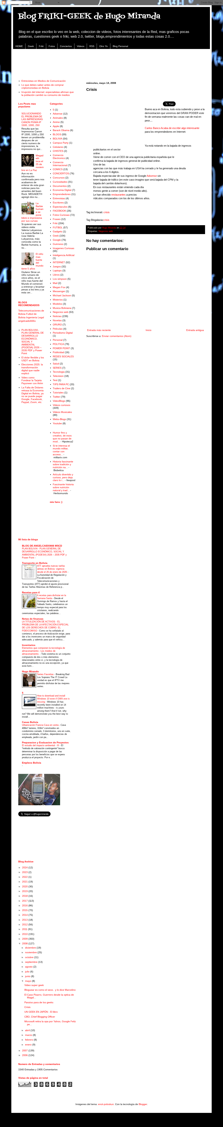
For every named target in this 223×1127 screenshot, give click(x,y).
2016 (25, 905)
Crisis (27, 1007)
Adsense (152, 175)
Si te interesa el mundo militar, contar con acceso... (61, 450)
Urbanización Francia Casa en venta (40, 725)
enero (28, 1044)
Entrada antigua (195, 330)
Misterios (58, 299)
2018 (25, 895)
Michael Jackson (62, 295)
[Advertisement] (111, 62)
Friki (41, 46)
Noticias (57, 316)
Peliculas (58, 328)
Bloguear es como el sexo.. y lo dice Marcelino (50, 989)
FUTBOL (58, 227)
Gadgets (57, 231)
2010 (25, 934)
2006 (25, 1055)
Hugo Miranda (30, 671)
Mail (55, 283)
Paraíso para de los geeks (38, 1002)
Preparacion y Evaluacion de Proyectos (45, 742)
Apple (56, 126)
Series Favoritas (45, 674)
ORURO (57, 324)
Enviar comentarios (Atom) (116, 336)
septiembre (31, 962)
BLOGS (57, 134)
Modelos (57, 303)
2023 (25, 872)
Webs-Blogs (59, 419)
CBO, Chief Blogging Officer (39, 1016)
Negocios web (106, 231)
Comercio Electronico (59, 156)
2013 (25, 919)
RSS (91, 46)
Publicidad (58, 352)
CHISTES (58, 151)
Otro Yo (103, 46)
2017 (25, 900)
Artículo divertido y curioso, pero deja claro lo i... (63, 477)
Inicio (148, 330)
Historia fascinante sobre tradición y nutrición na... (63, 464)
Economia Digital (62, 190)
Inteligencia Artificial (63, 255)
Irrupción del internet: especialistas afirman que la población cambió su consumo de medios (47, 93)
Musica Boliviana (62, 308)
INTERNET (59, 262)
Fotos (52, 46)
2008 (25, 943)
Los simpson (60, 278)
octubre (29, 957)
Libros (56, 274)
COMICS (58, 169)
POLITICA (58, 344)
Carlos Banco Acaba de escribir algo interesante (172, 128)
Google (57, 239)
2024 (25, 867)
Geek (31, 46)
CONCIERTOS (61, 173)
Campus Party (60, 142)
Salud (56, 363)
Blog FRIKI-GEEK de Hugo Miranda (89, 16)
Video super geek (34, 985)
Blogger (143, 1104)
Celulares (58, 147)
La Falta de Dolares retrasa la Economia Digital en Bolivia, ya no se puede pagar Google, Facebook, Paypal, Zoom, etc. (32, 394)
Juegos (57, 266)
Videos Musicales (62, 412)
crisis (106, 212)
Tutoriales (58, 392)
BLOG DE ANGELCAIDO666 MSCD (42, 545)
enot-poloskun (106, 1104)
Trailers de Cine (61, 388)
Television (58, 376)
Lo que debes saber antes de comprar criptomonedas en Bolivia (42, 86)
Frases (56, 219)
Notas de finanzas (32, 618)
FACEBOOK (59, 210)
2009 (25, 938)
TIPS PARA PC (61, 384)
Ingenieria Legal (35, 317)
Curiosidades (60, 181)
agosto (29, 966)
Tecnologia (59, 371)
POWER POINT (61, 348)
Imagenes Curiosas (63, 248)
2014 (25, 914)
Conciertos (66, 46)
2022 (25, 876)
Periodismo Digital (63, 332)
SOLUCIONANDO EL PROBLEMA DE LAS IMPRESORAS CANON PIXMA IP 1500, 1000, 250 (32, 119)
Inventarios (28, 645)
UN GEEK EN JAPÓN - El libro (41, 1011)
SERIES (57, 367)
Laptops (57, 270)
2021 (25, 881)
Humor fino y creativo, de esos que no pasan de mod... (62, 437)
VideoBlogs (59, 400)
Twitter (56, 396)
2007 (25, 1050)
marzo (29, 1035)
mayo (28, 981)
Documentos (60, 186)
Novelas (57, 320)
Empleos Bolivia (31, 762)
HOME (19, 46)
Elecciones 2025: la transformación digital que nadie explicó (32, 369)
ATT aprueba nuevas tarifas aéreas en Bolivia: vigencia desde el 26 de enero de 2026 (52, 569)
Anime (56, 122)
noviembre (31, 952)
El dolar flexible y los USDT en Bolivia (32, 359)
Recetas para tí (31, 592)
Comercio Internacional (60, 164)
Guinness (58, 244)
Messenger (59, 291)
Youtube (57, 423)
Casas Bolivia (30, 722)
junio (28, 976)
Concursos (59, 177)
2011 (25, 929)
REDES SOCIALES (63, 356)
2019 (25, 891)
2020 (25, 886)
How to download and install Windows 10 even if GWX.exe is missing (53, 698)
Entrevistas (59, 198)
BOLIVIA (57, 138)
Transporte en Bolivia (34, 563)
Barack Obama (61, 130)
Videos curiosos (61, 405)
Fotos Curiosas (61, 215)
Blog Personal (120, 46)
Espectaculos (60, 206)
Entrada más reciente (99, 330)
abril (27, 1030)
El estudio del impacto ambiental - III (41, 745)
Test (55, 380)
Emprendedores (62, 194)
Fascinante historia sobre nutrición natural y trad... (63, 487)
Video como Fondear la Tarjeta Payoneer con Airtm (32, 380)
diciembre (31, 947)
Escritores (58, 202)
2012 (25, 924)
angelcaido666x (27, 320)
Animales (58, 117)
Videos (80, 46)
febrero (29, 1039)
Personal (58, 339)
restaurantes (118, 194)
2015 (25, 910)
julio (27, 971)
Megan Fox (59, 287)
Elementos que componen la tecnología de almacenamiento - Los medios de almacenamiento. (43, 651)
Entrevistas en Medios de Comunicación (43, 80)
